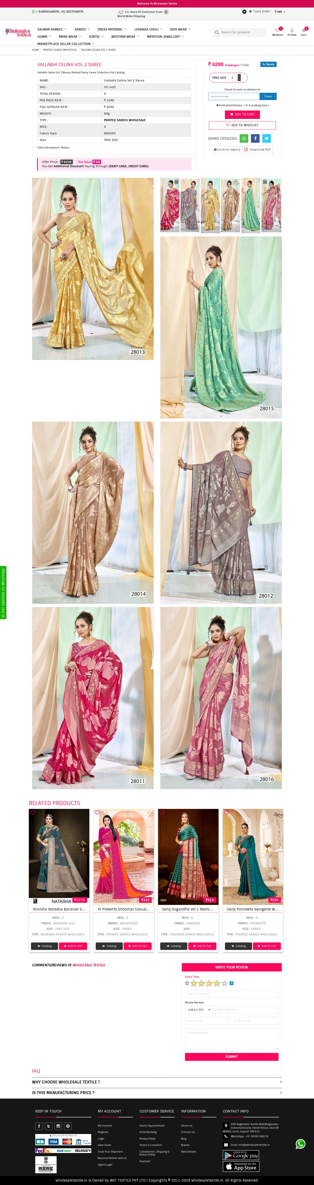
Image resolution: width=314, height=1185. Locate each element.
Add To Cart (74, 946)
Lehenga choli (146, 29)
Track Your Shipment (110, 1151)
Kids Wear (178, 29)
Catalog (46, 946)
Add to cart (244, 114)
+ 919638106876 (47, 11)
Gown (42, 36)
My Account (105, 1125)
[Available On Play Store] (244, 11)
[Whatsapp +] (244, 138)
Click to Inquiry (228, 149)
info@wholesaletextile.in (254, 1145)
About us (186, 1125)
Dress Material (110, 29)
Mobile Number (194, 1002)
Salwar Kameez (50, 29)
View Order (104, 1145)
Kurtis (94, 36)
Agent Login (105, 1164)
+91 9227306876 (71, 11)
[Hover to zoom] (93, 269)
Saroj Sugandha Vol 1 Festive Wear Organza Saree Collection (213, 909)
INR (279, 12)
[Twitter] (266, 138)
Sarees (80, 29)
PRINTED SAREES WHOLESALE (60, 50)
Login (101, 1138)
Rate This (192, 976)
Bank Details (188, 1151)
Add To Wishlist (244, 125)
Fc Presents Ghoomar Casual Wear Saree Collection (141, 909)
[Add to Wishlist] (32, 812)
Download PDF (260, 149)
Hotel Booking (148, 1132)
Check (268, 96)
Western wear (123, 36)
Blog (183, 1138)
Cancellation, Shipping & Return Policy (154, 1153)
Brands (185, 1145)
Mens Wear (68, 36)
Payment (144, 1161)
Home (35, 50)
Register (103, 1132)
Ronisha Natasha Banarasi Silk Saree (64, 909)
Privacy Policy (147, 1138)
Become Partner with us (112, 1158)
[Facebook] (255, 138)
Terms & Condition (150, 1145)
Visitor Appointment (152, 1125)
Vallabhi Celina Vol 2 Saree (98, 50)
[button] (292, 32)
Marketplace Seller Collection (64, 43)
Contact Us (188, 1132)
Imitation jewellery (163, 36)
